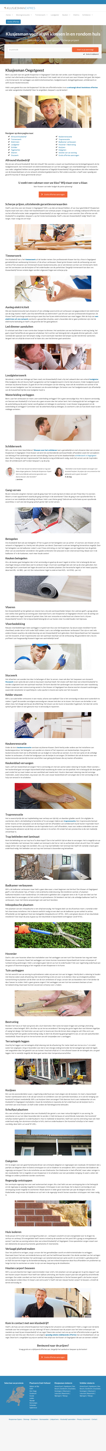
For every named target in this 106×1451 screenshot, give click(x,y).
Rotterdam (33, 1403)
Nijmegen (58, 1396)
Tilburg (64, 1396)
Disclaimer (34, 1419)
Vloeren (14, 152)
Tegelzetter (15, 149)
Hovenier (62, 144)
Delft (31, 1388)
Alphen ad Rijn (34, 1386)
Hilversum (66, 1391)
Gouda (32, 1396)
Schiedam (33, 1405)
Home (8, 14)
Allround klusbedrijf (18, 136)
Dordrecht (33, 1393)
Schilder (14, 147)
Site (24, 1419)
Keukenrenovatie (65, 136)
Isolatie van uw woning (68, 152)
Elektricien (15, 142)
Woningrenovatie (23, 14)
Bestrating (71, 144)
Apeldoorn (67, 1386)
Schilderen (86, 14)
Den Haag (33, 1391)
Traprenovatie (64, 139)
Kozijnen (62, 147)
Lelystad (58, 1393)
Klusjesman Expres (15, 1419)
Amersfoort (59, 1386)
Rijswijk (32, 1400)
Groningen (58, 1391)
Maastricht (65, 1393)
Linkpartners (54, 1419)
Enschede (71, 1388)
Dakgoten (62, 149)
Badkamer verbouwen (67, 142)
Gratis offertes (13, 21)
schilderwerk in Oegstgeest (85, 455)
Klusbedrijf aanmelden (67, 1419)
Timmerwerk (40, 14)
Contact (94, 1419)
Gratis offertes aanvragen (69, 155)
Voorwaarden (44, 1419)
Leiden (32, 1398)
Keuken (65, 14)
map (27, 1419)
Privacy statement (83, 1419)
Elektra (76, 14)
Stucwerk (14, 155)
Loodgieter (55, 14)
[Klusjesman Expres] (19, 7)
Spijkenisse (33, 1407)
